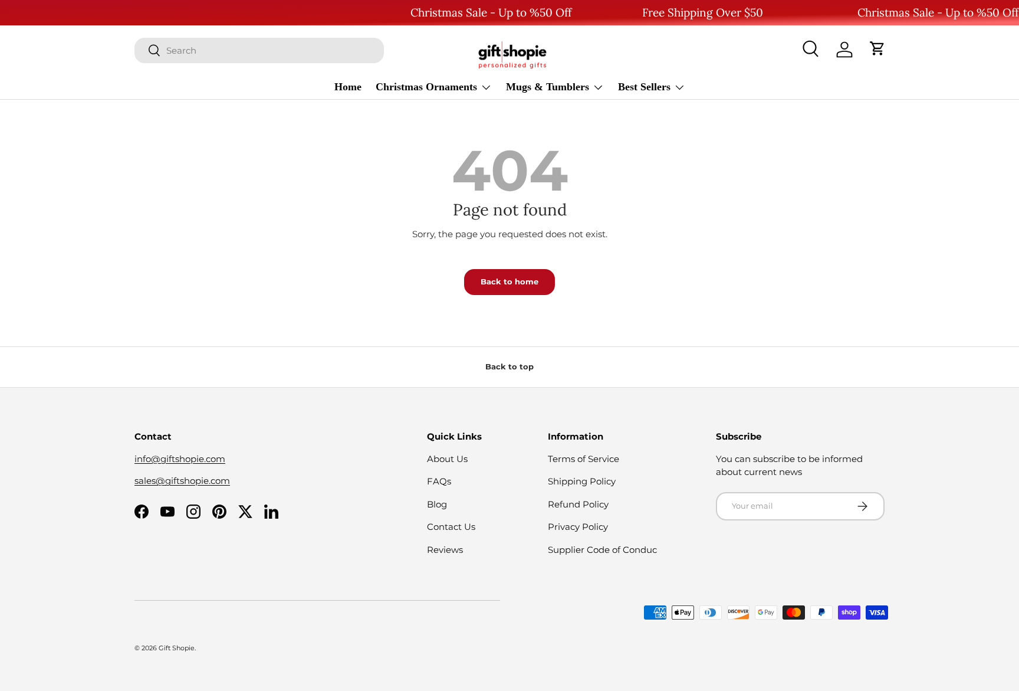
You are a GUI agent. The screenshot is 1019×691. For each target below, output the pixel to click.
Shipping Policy (582, 481)
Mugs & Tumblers (547, 86)
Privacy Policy (578, 526)
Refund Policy (578, 504)
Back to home (509, 281)
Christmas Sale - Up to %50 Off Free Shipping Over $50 (586, 12)
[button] (877, 50)
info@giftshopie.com (179, 458)
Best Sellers (644, 86)
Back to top (509, 366)
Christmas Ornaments (426, 86)
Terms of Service (583, 458)
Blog (437, 504)
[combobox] (259, 50)
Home (347, 86)
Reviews (445, 549)
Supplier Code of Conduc (602, 549)
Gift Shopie (177, 648)
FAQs (439, 481)
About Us (447, 458)
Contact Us (451, 526)
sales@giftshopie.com (182, 480)
